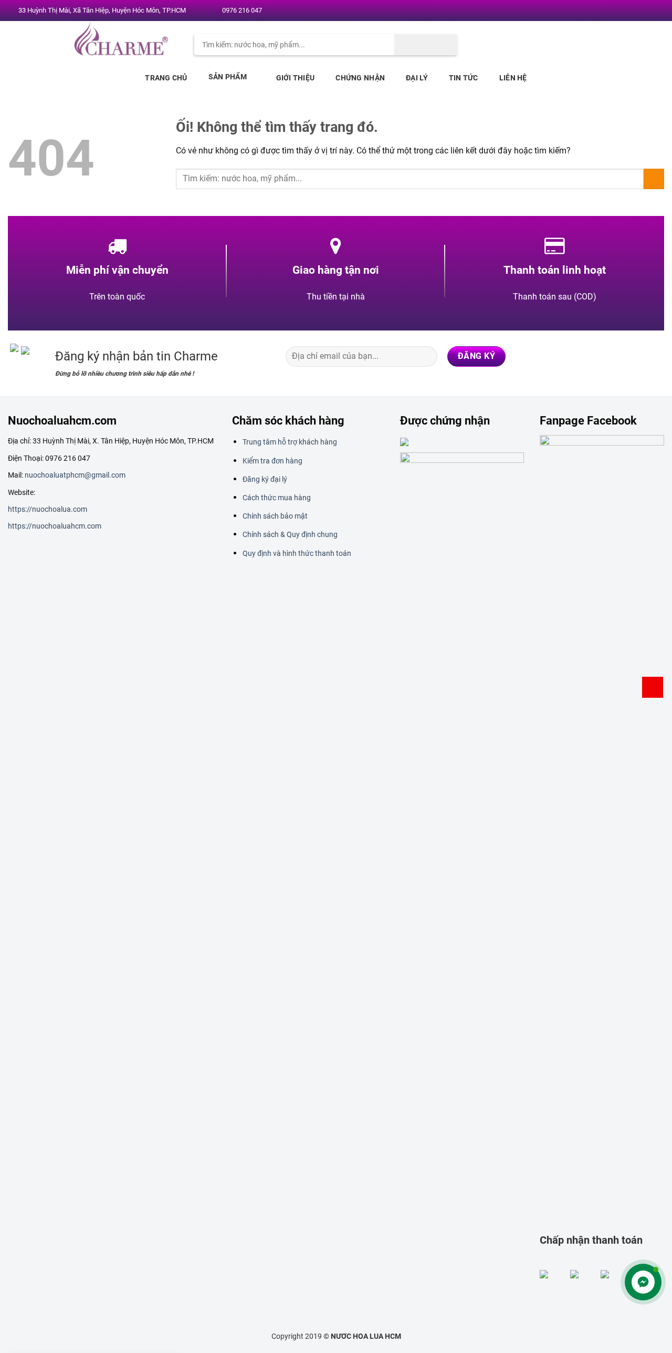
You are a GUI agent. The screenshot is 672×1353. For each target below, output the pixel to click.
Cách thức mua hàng (277, 497)
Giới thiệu (295, 78)
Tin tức (463, 78)
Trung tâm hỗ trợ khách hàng (290, 442)
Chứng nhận (360, 78)
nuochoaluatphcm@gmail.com (75, 475)
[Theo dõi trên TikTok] (613, 356)
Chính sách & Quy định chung (290, 534)
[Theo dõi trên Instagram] (614, 11)
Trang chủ (166, 78)
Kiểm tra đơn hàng (272, 461)
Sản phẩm (227, 77)
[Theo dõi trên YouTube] (655, 11)
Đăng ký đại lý (265, 479)
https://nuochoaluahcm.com (54, 526)
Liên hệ (513, 78)
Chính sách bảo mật (275, 516)
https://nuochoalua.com (47, 509)
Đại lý (417, 78)
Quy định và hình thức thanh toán (297, 553)
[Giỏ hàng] (652, 687)
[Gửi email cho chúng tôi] (635, 11)
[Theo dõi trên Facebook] (604, 11)
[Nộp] (425, 44)
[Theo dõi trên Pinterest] (645, 11)
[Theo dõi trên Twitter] (624, 11)
